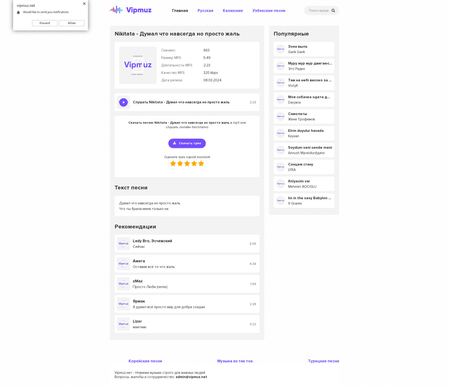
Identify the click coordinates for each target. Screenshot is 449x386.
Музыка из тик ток (235, 361)
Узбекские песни (269, 10)
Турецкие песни (323, 361)
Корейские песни (145, 361)
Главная (180, 10)
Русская (205, 10)
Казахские (233, 10)
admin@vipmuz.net (191, 377)
